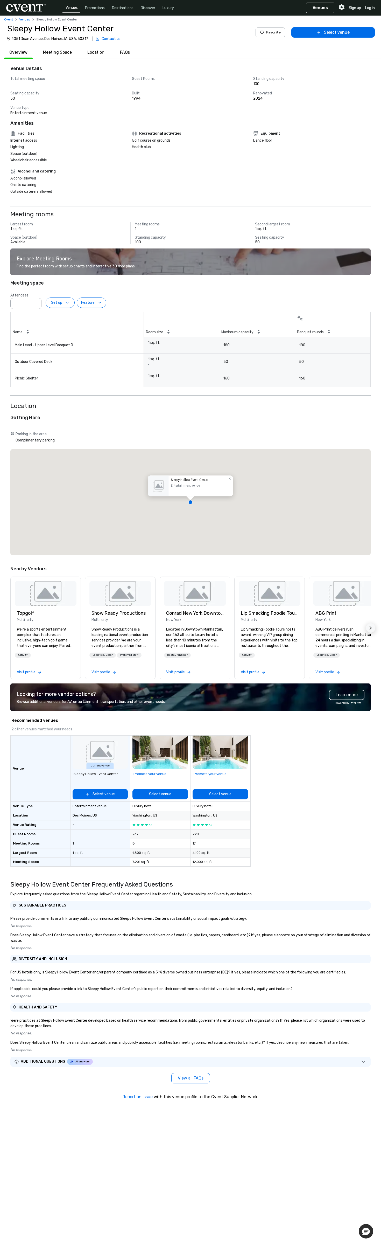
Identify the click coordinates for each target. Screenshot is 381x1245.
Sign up (355, 8)
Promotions (95, 8)
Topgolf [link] (25, 613)
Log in (370, 8)
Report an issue (138, 1096)
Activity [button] (23, 654)
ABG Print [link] (325, 613)
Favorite (273, 32)
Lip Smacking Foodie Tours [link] (269, 613)
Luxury (168, 8)
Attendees (19, 295)
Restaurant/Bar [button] (177, 654)
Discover (148, 8)
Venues (72, 7)
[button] (36, 301)
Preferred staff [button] (129, 654)
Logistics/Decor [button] (103, 654)
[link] (45, 593)
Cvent (8, 19)
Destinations (122, 8)
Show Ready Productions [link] (118, 613)
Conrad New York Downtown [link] (195, 613)
